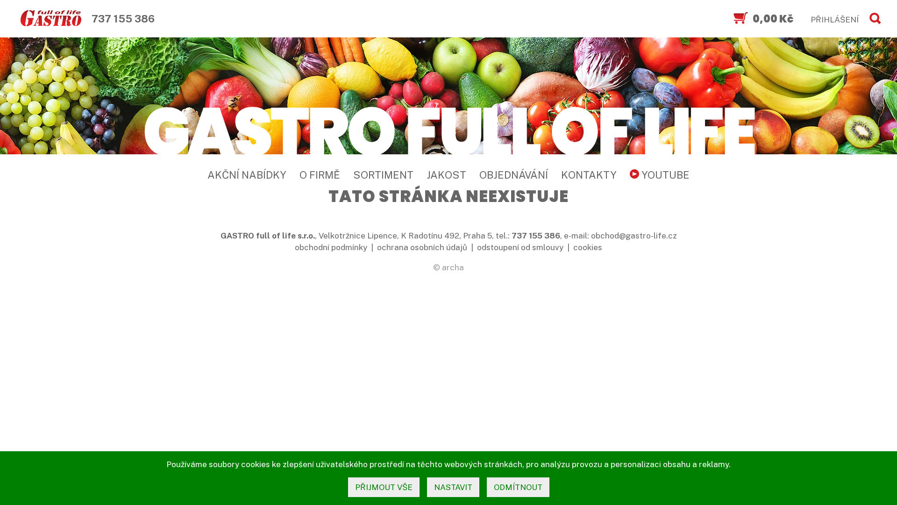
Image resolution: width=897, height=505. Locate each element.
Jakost (446, 175)
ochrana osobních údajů (422, 247)
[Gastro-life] (51, 19)
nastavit (453, 487)
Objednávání (513, 175)
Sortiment (383, 175)
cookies (587, 247)
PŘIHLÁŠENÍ (835, 19)
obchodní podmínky (331, 247)
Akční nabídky (246, 175)
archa (453, 267)
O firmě (319, 175)
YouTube (664, 175)
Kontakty (589, 175)
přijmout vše (384, 487)
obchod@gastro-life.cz (634, 235)
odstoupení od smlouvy (520, 247)
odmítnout (518, 487)
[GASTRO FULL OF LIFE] (448, 129)
